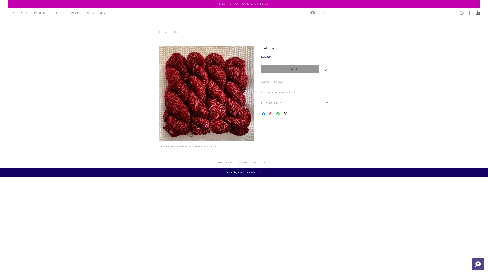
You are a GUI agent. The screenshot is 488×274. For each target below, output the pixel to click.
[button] (478, 12)
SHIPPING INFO (224, 162)
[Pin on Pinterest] (271, 114)
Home (163, 32)
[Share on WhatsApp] (278, 114)
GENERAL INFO (248, 162)
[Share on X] (285, 114)
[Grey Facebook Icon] (469, 12)
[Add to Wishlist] (325, 69)
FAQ (266, 162)
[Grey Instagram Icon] (461, 12)
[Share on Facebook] (263, 114)
